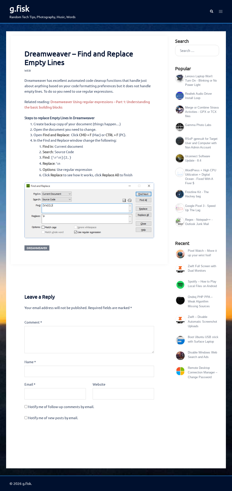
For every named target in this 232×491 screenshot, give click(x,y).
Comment (33, 322)
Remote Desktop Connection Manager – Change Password (202, 372)
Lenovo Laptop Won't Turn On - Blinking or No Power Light (201, 81)
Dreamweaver (37, 248)
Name (30, 362)
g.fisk (19, 8)
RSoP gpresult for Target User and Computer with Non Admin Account (201, 143)
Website (99, 384)
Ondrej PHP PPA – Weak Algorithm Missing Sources (200, 301)
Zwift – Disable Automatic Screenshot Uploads (202, 321)
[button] (211, 11)
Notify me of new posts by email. (53, 418)
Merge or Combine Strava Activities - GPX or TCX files (202, 112)
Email (29, 384)
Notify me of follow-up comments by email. (61, 406)
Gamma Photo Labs (198, 125)
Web (27, 70)
